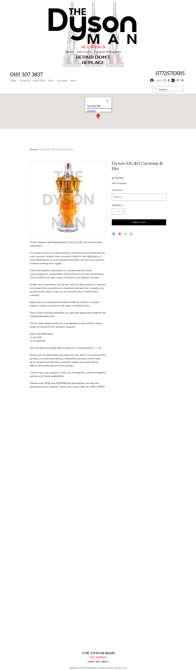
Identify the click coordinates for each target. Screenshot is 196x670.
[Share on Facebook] (114, 234)
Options (117, 190)
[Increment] (123, 211)
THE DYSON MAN (98, 653)
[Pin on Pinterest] (119, 234)
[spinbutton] (118, 211)
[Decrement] (114, 211)
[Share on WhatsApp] (125, 234)
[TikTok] (173, 80)
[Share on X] (131, 234)
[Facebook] (168, 80)
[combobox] (139, 197)
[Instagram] (177, 80)
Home (33, 149)
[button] (164, 80)
